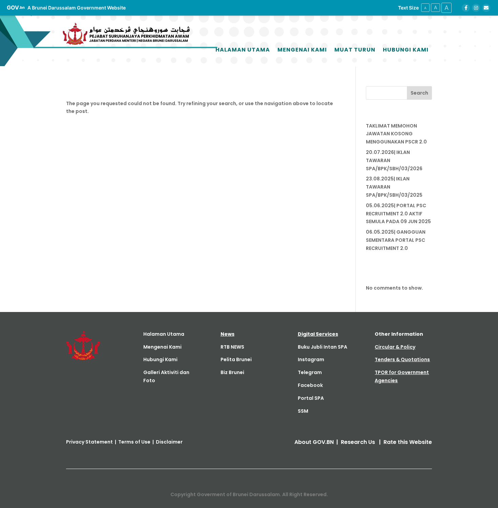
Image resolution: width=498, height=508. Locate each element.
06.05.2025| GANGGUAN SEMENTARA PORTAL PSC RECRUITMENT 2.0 (396, 240)
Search (419, 93)
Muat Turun (354, 50)
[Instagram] (476, 8)
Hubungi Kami (406, 50)
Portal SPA (311, 398)
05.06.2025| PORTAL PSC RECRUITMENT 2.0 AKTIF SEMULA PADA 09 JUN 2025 (398, 213)
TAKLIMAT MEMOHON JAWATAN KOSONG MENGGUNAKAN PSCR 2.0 (396, 133)
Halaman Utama (242, 50)
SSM (303, 411)
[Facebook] (466, 8)
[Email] (486, 8)
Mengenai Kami (302, 50)
